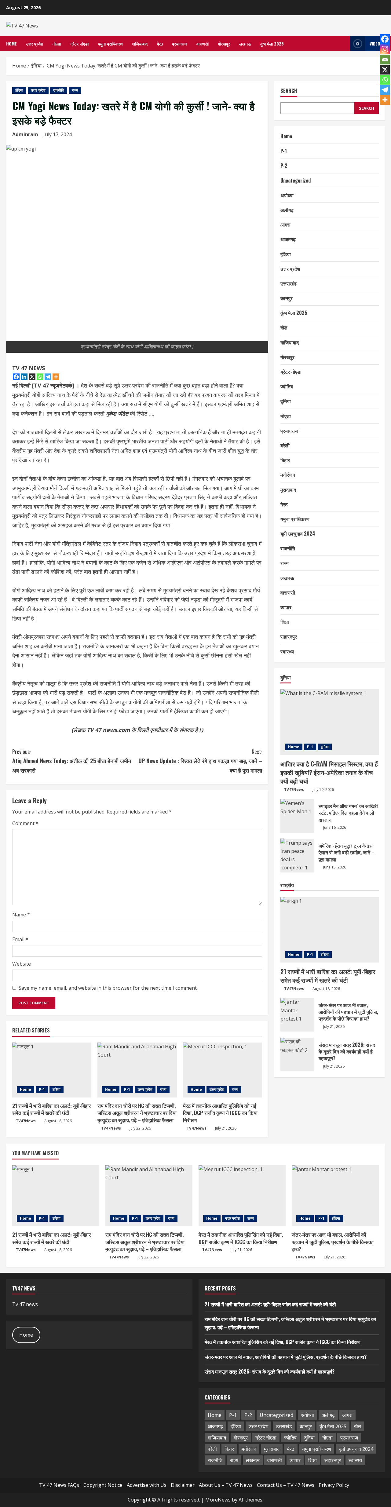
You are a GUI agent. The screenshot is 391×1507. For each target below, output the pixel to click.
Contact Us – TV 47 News (285, 1485)
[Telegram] (48, 376)
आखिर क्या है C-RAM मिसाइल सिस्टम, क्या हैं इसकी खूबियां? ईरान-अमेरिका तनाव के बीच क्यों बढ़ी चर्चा (329, 772)
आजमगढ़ (288, 239)
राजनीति (58, 90)
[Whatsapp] (40, 376)
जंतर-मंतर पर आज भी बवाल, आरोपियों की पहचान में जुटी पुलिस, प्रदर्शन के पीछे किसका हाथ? (297, 1015)
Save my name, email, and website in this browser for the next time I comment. (108, 988)
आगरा (285, 224)
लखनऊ (245, 43)
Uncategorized (295, 180)
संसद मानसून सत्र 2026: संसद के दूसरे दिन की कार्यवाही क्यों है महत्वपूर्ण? (297, 1054)
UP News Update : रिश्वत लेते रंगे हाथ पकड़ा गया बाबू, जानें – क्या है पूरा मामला (200, 761)
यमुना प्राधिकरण (110, 43)
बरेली (285, 445)
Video (375, 43)
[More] (56, 376)
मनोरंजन (287, 474)
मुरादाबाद (288, 489)
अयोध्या (287, 195)
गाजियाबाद (140, 43)
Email (20, 939)
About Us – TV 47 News (226, 1485)
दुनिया (285, 401)
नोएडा (56, 43)
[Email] (385, 59)
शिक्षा (284, 621)
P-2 (283, 165)
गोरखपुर (224, 43)
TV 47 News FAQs (59, 1485)
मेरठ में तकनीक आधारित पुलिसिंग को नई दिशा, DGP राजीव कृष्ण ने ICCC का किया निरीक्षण (220, 1113)
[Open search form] (343, 43)
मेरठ (160, 43)
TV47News (26, 1120)
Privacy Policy (334, 1485)
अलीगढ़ (287, 209)
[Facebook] (16, 376)
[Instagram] (385, 49)
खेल (283, 327)
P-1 (42, 1089)
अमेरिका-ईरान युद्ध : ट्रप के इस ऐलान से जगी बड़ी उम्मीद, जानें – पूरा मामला (297, 855)
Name (21, 914)
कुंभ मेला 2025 (272, 43)
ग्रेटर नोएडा (79, 43)
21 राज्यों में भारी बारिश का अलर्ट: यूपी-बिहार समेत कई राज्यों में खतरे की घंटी (51, 1109)
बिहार (285, 460)
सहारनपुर (288, 636)
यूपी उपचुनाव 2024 (297, 533)
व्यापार (285, 607)
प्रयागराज (179, 43)
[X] (32, 376)
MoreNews (218, 1499)
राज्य (75, 90)
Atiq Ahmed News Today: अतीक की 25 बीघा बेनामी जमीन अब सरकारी (71, 761)
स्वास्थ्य (287, 651)
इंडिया (19, 90)
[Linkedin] (24, 376)
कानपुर (286, 298)
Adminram (25, 134)
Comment (25, 823)
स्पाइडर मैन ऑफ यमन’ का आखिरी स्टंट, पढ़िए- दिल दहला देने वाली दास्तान (297, 815)
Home (11, 43)
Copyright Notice (102, 1485)
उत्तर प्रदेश (34, 43)
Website (21, 963)
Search (288, 90)
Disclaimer (183, 1485)
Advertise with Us (146, 1485)
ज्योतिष (286, 386)
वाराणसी (202, 43)
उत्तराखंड (288, 283)
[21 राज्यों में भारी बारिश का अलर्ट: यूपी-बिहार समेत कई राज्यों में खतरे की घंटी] (51, 1070)
